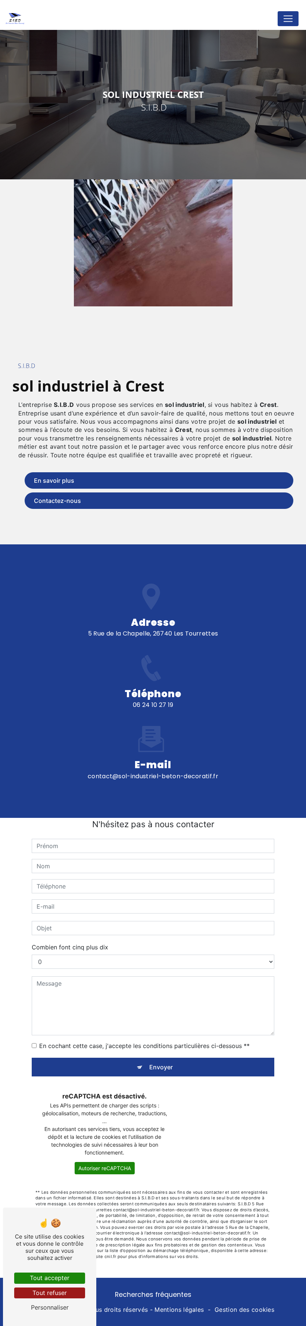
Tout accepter (49, 1278)
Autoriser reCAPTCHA (104, 1168)
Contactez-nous (57, 500)
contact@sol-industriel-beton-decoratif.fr (153, 776)
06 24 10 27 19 (153, 705)
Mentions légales (179, 1309)
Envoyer (161, 1067)
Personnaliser (50, 1307)
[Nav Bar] (288, 18)
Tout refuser (49, 1292)
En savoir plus (54, 480)
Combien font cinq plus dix (70, 947)
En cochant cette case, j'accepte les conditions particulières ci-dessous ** (144, 1046)
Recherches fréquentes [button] (153, 1294)
